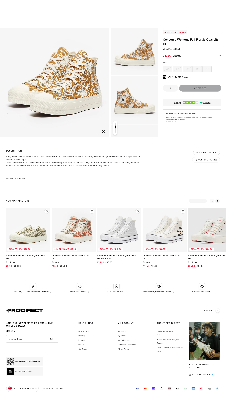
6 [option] (189, 69)
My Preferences (124, 340)
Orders (81, 344)
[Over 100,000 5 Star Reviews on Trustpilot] (33, 288)
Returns (81, 340)
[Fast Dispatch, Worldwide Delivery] (159, 288)
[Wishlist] (220, 55)
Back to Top (209, 310)
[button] (166, 123)
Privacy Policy (123, 349)
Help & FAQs (83, 331)
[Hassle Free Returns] (79, 288)
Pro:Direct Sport (57, 388)
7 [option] (209, 69)
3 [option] (169, 69)
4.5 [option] (179, 69)
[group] (134, 52)
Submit (53, 339)
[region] (54, 82)
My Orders (122, 331)
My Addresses (123, 335)
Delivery (81, 335)
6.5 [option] (199, 69)
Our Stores (82, 349)
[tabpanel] (32, 339)
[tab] (10, 331)
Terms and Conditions (127, 344)
